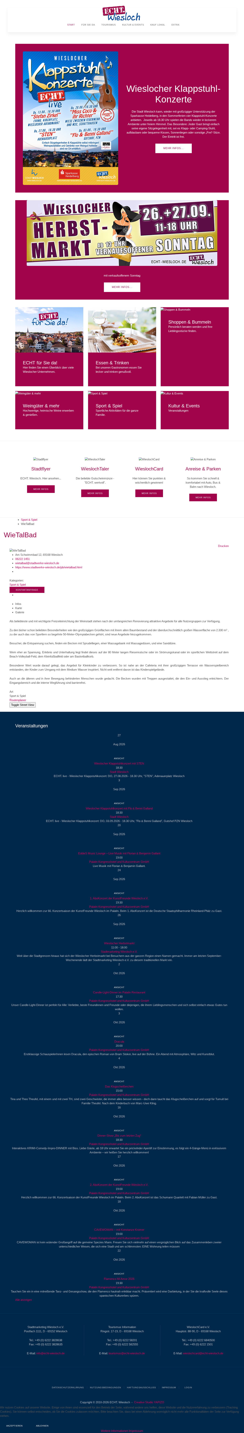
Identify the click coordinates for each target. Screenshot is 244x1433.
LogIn (188, 1387)
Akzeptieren (14, 1426)
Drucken (223, 546)
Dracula (119, 1041)
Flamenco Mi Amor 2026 (119, 1278)
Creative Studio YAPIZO (149, 1402)
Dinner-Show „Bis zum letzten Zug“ (119, 1135)
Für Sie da (88, 25)
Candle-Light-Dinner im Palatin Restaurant (119, 992)
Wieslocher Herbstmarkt (119, 943)
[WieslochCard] (149, 477)
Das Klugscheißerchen (119, 1086)
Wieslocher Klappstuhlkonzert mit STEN (119, 763)
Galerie (19, 612)
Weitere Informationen (114, 1430)
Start (71, 25)
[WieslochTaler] (95, 477)
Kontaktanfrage (27, 590)
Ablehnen (42, 1426)
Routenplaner (18, 700)
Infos (18, 603)
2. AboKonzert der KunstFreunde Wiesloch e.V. (119, 1184)
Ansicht (119, 758)
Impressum (169, 1387)
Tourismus (108, 25)
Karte (18, 608)
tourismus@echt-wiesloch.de (127, 1353)
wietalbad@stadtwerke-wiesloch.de (37, 563)
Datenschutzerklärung (68, 1387)
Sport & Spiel (29, 519)
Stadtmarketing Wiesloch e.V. (119, 951)
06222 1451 (22, 559)
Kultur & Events (132, 25)
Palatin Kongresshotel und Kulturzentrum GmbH (119, 861)
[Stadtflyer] (41, 475)
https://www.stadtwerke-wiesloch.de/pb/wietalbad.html (48, 567)
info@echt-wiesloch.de (50, 1353)
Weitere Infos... (49, 330)
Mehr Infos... (173, 148)
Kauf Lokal (157, 25)
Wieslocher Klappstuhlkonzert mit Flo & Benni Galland (119, 808)
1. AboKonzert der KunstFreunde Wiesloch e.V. (119, 898)
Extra (175, 25)
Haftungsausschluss (141, 1387)
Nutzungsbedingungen (105, 1387)
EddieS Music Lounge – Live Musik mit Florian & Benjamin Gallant (119, 853)
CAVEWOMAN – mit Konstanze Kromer (119, 1229)
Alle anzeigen (23, 1299)
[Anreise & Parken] (203, 479)
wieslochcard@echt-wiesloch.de (203, 1353)
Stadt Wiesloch (119, 771)
